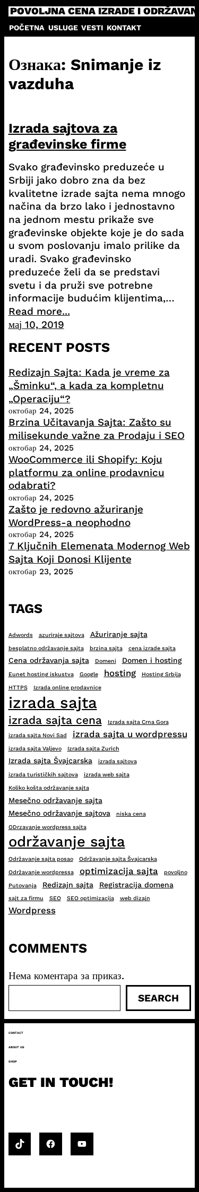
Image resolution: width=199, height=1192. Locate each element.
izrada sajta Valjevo (35, 748)
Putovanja (22, 885)
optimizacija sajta (119, 871)
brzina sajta (106, 648)
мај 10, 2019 (36, 324)
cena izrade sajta (152, 648)
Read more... (39, 311)
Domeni (105, 661)
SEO (55, 898)
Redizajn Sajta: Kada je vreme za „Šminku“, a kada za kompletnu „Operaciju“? (89, 385)
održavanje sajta (66, 841)
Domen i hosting (152, 660)
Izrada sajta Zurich (93, 748)
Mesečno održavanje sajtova (59, 813)
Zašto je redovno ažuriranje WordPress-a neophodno (75, 516)
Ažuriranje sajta (119, 634)
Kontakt (124, 27)
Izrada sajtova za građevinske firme (67, 136)
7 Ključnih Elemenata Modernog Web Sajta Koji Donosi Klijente (99, 552)
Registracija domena (136, 884)
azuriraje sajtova (61, 635)
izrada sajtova (117, 761)
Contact (15, 1032)
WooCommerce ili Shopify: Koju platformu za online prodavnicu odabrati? (86, 472)
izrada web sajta (106, 774)
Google (89, 674)
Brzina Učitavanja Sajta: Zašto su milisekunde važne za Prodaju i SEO (96, 429)
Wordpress (32, 910)
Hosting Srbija (161, 674)
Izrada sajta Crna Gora (138, 722)
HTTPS (18, 687)
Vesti (92, 27)
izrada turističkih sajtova (43, 774)
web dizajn (135, 898)
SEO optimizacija (90, 898)
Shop (12, 1061)
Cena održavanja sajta (48, 660)
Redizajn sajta (67, 884)
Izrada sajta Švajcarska (50, 760)
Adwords (20, 635)
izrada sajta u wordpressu (130, 734)
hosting (120, 673)
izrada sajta (52, 703)
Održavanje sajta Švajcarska (118, 859)
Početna (26, 27)
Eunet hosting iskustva (41, 674)
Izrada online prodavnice (67, 687)
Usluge (63, 27)
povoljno (175, 872)
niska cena (131, 813)
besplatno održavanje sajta (46, 648)
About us (16, 1047)
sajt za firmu (26, 898)
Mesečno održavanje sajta (55, 800)
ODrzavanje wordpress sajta (47, 827)
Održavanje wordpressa (41, 872)
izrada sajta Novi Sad (37, 735)
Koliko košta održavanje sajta (48, 787)
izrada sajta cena (55, 720)
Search (158, 998)
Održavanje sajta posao (40, 859)
